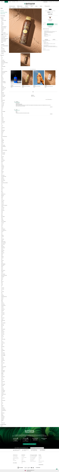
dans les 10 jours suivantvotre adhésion (15, 439)
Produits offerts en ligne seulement (24, 461)
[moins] (43, 24)
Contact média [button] (14, 460)
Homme (2, 8)
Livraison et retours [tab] (53, 39)
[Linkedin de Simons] (33, 467)
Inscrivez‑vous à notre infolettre (22, 447)
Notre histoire (40, 457)
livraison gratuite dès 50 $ (27, 0)
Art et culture (40, 458)
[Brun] (50, 17)
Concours (32, 458)
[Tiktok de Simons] (28, 467)
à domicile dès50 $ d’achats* (35, 439)
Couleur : (50, 16)
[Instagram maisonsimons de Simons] (25, 467)
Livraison (23, 458)
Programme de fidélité (29, 432)
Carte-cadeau (15, 462)
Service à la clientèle (15, 456)
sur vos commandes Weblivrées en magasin (26, 439)
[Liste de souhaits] (53, 2)
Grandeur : (50, 19)
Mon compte (23, 456)
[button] (45, 2)
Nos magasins (40, 456)
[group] (16, 79)
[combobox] (48, 99)
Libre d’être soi (40, 462)
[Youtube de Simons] (31, 467)
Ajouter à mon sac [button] (50, 24)
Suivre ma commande (24, 457)
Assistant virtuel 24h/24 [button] (15, 457)
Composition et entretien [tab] (46, 39)
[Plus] (46, 24)
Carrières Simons (41, 464)
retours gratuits (34, 0)
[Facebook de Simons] (26, 467)
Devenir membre (33, 456)
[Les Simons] (29, 431)
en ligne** (44, 439)
